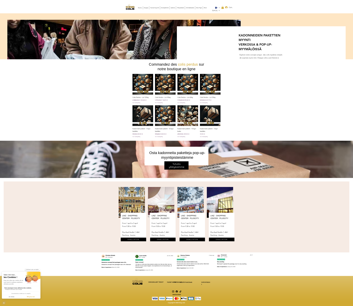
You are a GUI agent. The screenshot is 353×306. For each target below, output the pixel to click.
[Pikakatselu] (210, 115)
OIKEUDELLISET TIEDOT (155, 282)
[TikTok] (180, 291)
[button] (216, 10)
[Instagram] (173, 291)
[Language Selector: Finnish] (217, 8)
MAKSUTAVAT (177, 294)
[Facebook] (176, 291)
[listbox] (216, 10)
